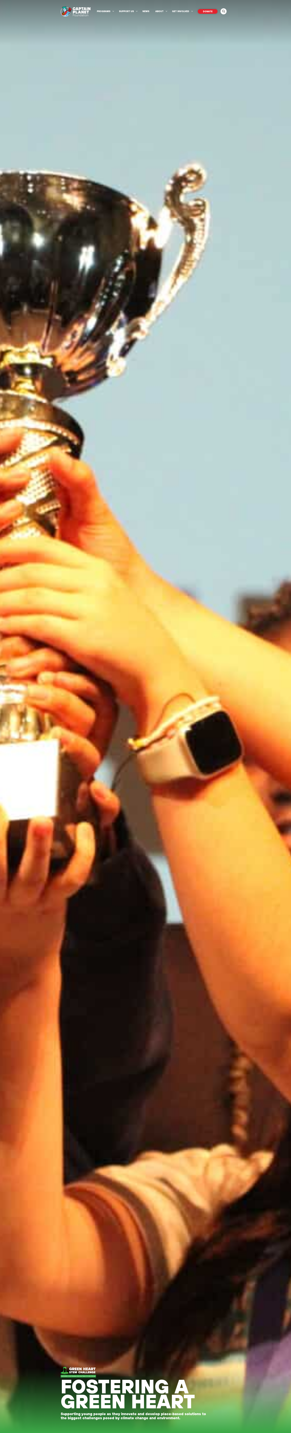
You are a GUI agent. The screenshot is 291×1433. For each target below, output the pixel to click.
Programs (103, 11)
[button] (223, 11)
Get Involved (180, 11)
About (159, 11)
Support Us (126, 11)
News (145, 11)
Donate (207, 11)
